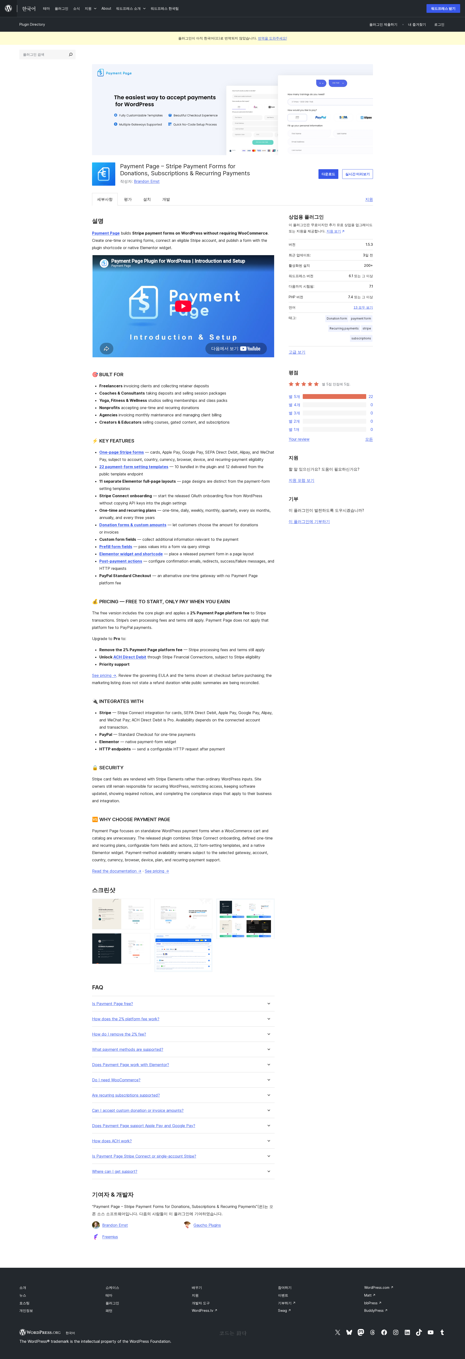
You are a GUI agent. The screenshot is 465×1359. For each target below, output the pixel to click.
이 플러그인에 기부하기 (309, 521)
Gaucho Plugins (207, 1225)
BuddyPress (376, 1310)
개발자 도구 (201, 1303)
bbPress (373, 1303)
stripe (367, 328)
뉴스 (22, 1295)
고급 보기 (297, 352)
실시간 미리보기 (357, 174)
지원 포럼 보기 (301, 480)
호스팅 (24, 1303)
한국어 (70, 1333)
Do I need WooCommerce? (116, 1080)
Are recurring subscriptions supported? (126, 1095)
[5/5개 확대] (268, 905)
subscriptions (361, 338)
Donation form (337, 318)
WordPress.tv (204, 1310)
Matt (370, 1295)
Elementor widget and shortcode (131, 553)
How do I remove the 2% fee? (119, 1034)
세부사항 (105, 199)
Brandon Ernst (147, 181)
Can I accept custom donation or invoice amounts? (138, 1110)
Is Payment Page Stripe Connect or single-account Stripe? (144, 1156)
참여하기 (285, 1287)
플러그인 (112, 1303)
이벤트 (283, 1295)
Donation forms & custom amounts (132, 524)
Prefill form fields (115, 546)
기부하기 (287, 1303)
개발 (166, 199)
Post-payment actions (120, 561)
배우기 (197, 1287)
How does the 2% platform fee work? (125, 1019)
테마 (109, 1295)
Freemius (110, 1236)
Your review (299, 439)
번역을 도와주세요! (272, 38)
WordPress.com (379, 1287)
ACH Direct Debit (129, 657)
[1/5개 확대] (143, 905)
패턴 (109, 1310)
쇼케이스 (112, 1287)
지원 (369, 199)
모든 (369, 439)
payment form (361, 318)
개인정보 (26, 1310)
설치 (147, 199)
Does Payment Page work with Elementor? (130, 1064)
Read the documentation (116, 871)
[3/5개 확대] (205, 905)
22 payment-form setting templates (133, 466)
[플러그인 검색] (71, 54)
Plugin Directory (32, 24)
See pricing (104, 675)
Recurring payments (344, 328)
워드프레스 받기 (443, 8)
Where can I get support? (114, 1171)
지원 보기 (333, 231)
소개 (22, 1287)
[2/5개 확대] (143, 939)
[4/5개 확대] (205, 939)
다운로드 (328, 174)
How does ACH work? (112, 1141)
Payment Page (106, 233)
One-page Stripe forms (121, 452)
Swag (284, 1310)
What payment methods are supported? (127, 1049)
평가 (128, 199)
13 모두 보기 (363, 307)
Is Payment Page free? (112, 1003)
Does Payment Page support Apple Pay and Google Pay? (143, 1125)
